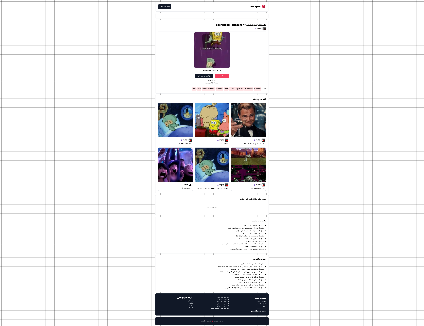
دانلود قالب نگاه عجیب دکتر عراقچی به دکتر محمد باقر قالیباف (242, 244)
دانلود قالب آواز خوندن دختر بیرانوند (251, 239)
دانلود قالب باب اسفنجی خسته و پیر (251, 282)
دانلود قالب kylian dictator (254, 247)
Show (226, 89)
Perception (249, 89)
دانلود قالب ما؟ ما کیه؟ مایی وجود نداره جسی (248, 285)
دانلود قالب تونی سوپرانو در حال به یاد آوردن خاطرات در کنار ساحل (241, 266)
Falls (199, 89)
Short (194, 89)
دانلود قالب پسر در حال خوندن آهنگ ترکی (249, 236)
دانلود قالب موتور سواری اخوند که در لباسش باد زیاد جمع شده (242, 272)
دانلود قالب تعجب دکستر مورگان (252, 264)
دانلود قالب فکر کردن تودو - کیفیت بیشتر (249, 277)
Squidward (239, 89)
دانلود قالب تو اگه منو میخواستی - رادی (250, 231)
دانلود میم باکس (165, 6)
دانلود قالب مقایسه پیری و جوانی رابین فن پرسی (247, 269)
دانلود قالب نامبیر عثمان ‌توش (253, 225)
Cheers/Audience (208, 89)
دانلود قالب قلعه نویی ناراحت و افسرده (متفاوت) (247, 249)
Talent (232, 89)
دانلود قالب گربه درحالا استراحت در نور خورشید (247, 274)
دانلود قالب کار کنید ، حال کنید (253, 233)
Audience (257, 89)
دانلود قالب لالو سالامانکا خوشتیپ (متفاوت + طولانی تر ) (244, 288)
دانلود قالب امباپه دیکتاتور (254, 241)
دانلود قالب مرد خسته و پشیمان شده (251, 280)
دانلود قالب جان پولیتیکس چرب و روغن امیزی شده (246, 228)
